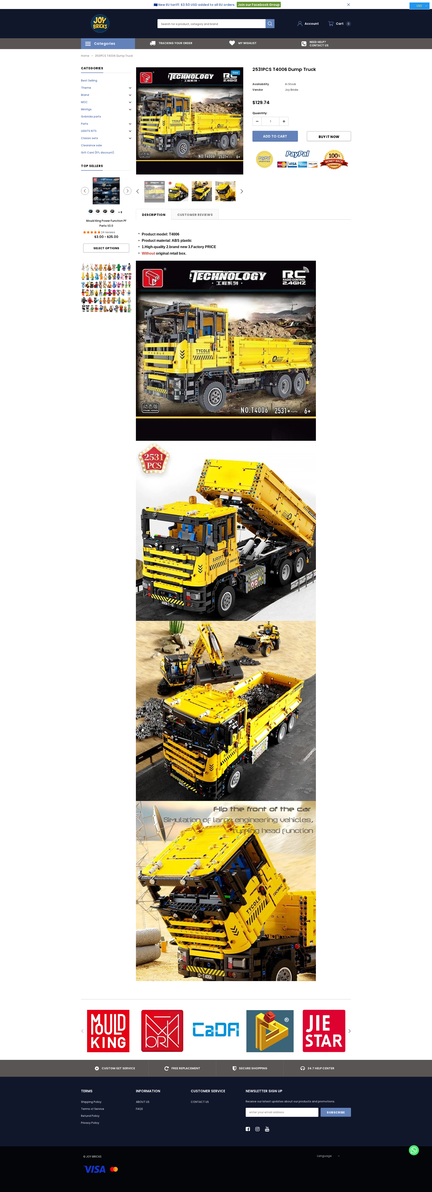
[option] (171, 43)
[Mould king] (108, 1031)
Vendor (257, 90)
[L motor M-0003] (105, 211)
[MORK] (162, 1031)
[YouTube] (268, 1129)
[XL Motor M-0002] (98, 211)
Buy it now (329, 136)
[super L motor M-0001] (90, 211)
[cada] (216, 1031)
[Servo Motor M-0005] (112, 211)
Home (85, 56)
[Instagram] (258, 1129)
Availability (260, 84)
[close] (348, 4)
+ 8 (120, 212)
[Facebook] (249, 1129)
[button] (414, 1150)
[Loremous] (270, 1031)
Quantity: (259, 113)
